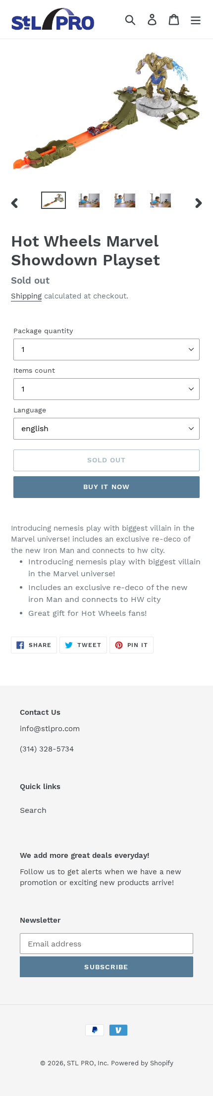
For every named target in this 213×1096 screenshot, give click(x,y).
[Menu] (196, 19)
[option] (53, 202)
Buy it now (106, 487)
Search (33, 810)
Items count (34, 370)
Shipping (26, 296)
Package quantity (43, 331)
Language (29, 410)
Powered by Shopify (142, 1063)
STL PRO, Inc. (87, 1063)
